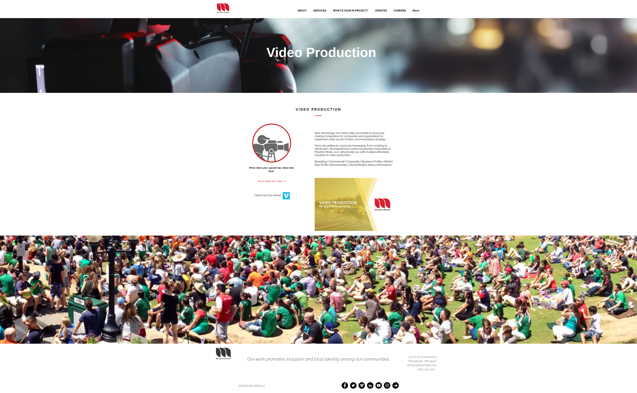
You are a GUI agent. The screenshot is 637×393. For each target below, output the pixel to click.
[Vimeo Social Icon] (286, 195)
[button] (320, 10)
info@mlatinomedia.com (422, 365)
